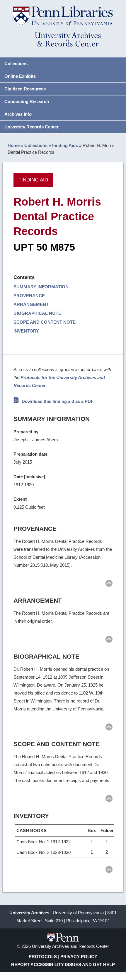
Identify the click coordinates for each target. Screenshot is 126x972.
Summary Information (41, 286)
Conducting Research (26, 101)
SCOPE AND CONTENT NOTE (44, 322)
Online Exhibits (20, 76)
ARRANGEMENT (31, 304)
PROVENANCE (29, 295)
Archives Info (18, 114)
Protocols (43, 956)
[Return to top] (109, 584)
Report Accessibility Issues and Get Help (63, 964)
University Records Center (31, 126)
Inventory (26, 330)
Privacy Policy (78, 956)
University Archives (29, 912)
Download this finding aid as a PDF (57, 401)
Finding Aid (33, 179)
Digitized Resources (25, 88)
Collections (16, 63)
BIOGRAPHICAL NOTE (37, 313)
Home (14, 145)
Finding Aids (65, 145)
